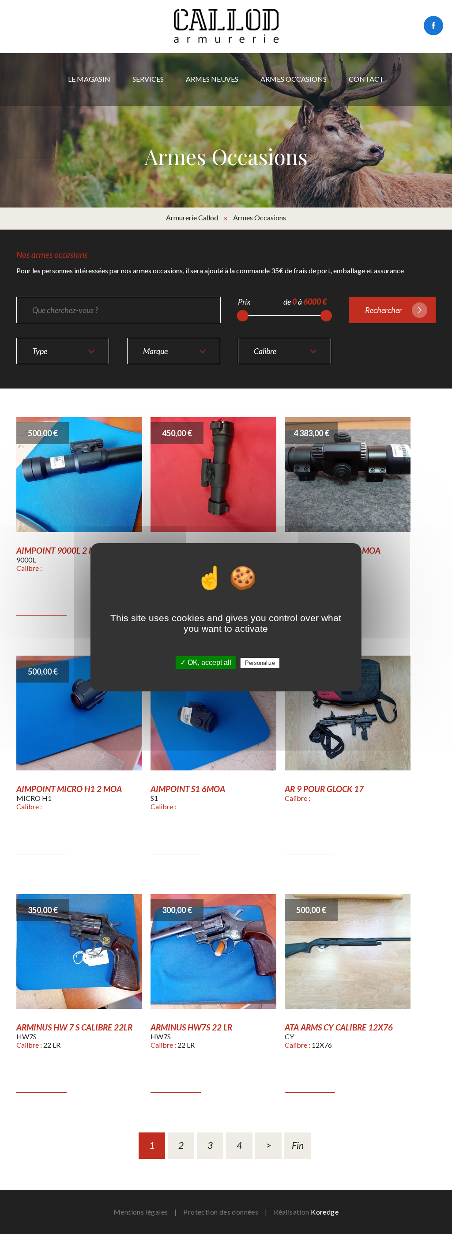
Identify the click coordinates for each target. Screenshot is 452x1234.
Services (148, 79)
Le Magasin (89, 79)
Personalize (260, 663)
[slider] (243, 315)
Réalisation (306, 1212)
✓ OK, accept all (205, 662)
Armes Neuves (212, 79)
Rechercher (383, 310)
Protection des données (220, 1212)
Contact (366, 79)
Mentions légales (140, 1212)
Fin (298, 1145)
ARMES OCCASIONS (293, 79)
